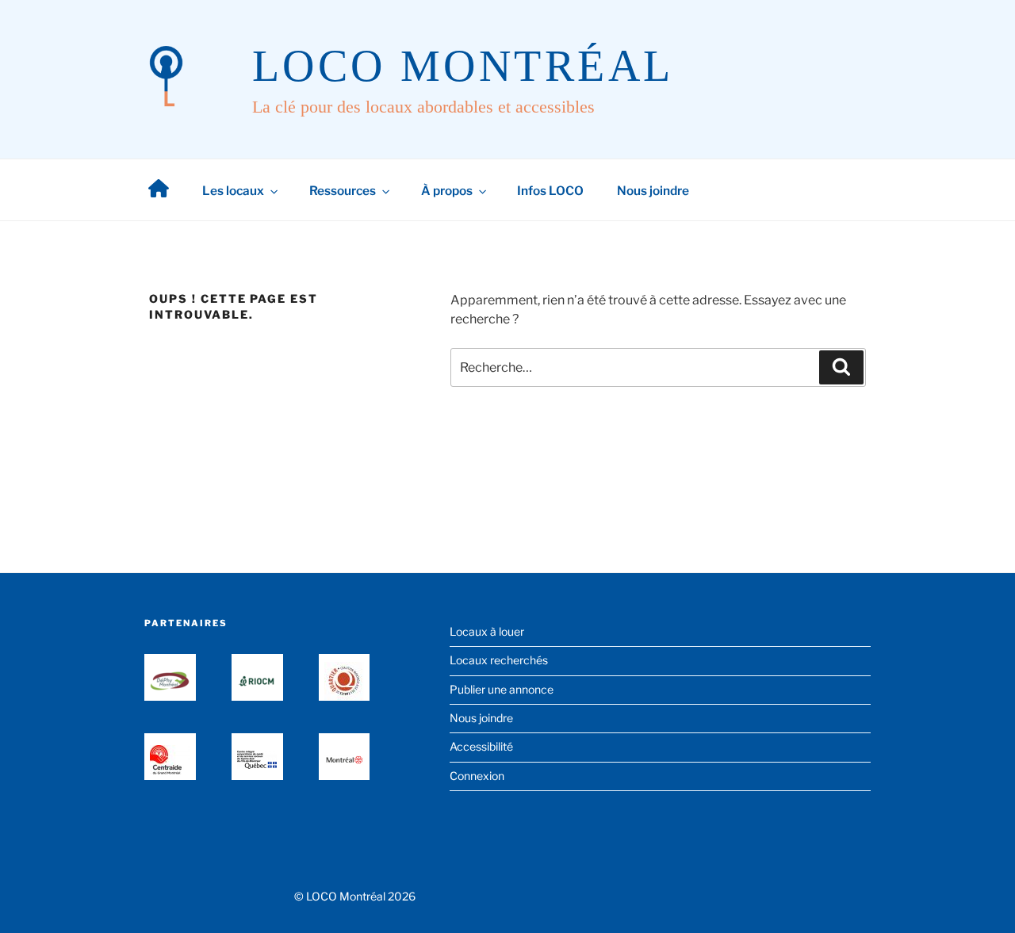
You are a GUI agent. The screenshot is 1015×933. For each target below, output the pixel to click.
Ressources (342, 190)
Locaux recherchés (499, 660)
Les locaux (233, 190)
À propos (447, 190)
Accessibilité (481, 746)
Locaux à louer (487, 631)
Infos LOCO (550, 190)
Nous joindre (653, 190)
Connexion (477, 775)
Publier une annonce (501, 689)
